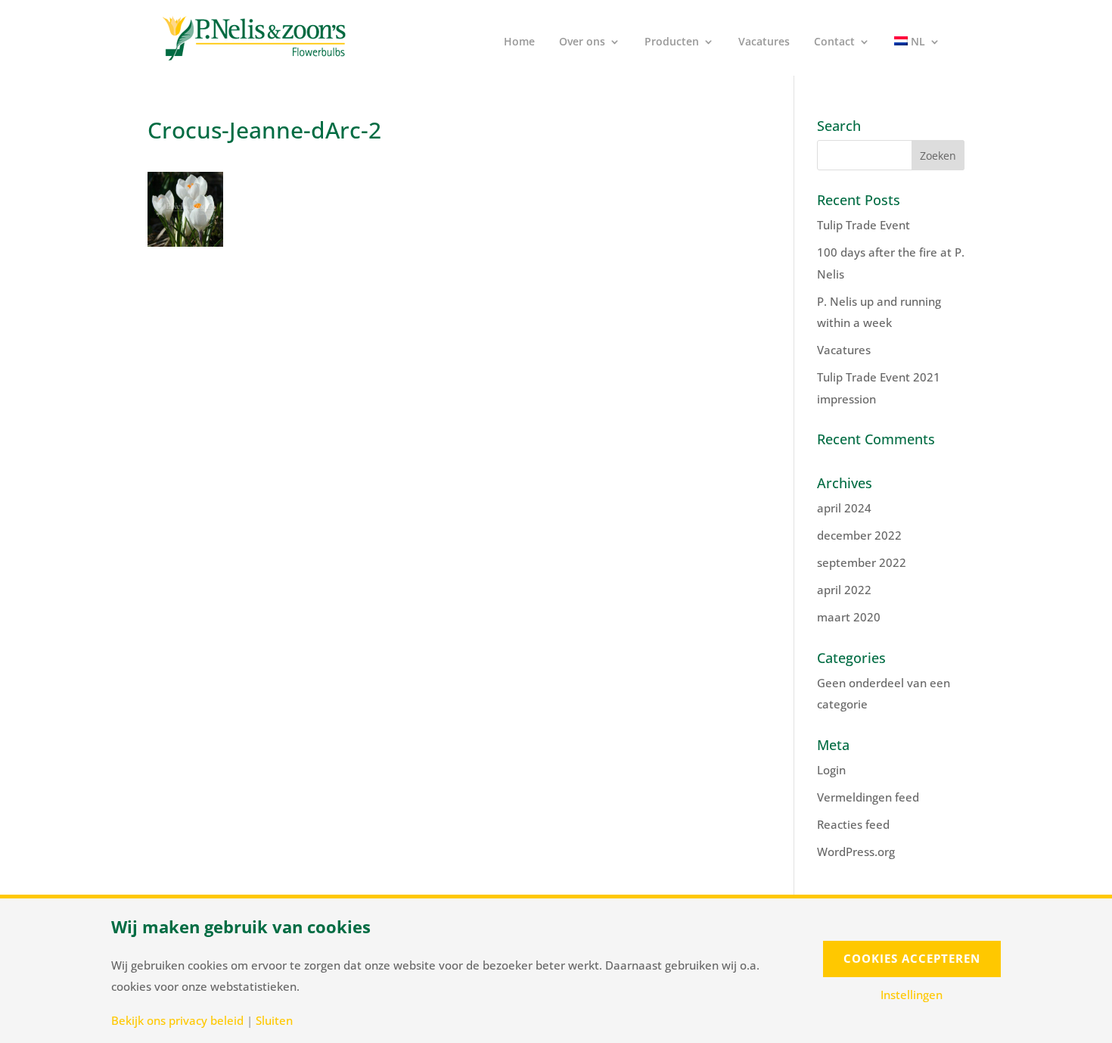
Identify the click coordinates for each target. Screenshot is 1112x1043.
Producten (672, 42)
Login (831, 769)
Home (519, 42)
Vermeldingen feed (868, 797)
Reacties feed (853, 824)
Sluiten (274, 1020)
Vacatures (764, 42)
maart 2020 (849, 616)
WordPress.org (856, 851)
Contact (834, 42)
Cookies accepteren (911, 958)
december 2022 (859, 535)
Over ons (582, 42)
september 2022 (861, 562)
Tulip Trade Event (863, 224)
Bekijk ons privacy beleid (177, 1020)
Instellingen (912, 995)
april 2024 (844, 507)
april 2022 (844, 589)
